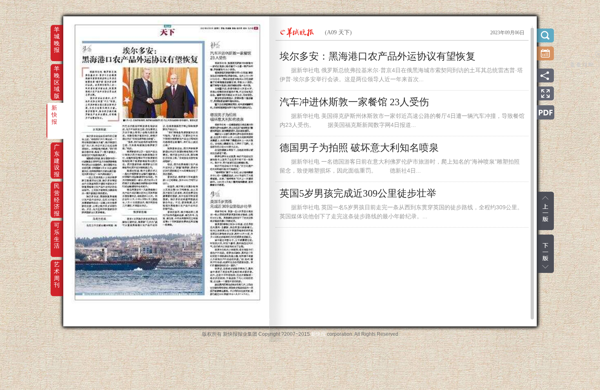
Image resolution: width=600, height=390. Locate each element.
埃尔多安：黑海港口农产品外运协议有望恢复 (378, 56)
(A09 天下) (338, 32)
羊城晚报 (57, 35)
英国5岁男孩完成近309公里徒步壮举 (358, 193)
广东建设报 (57, 153)
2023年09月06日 (507, 32)
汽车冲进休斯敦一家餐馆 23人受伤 (354, 102)
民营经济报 (57, 192)
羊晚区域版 (57, 74)
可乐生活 (57, 231)
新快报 (54, 113)
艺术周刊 (57, 270)
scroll (532, 173)
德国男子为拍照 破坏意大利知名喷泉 (359, 147)
